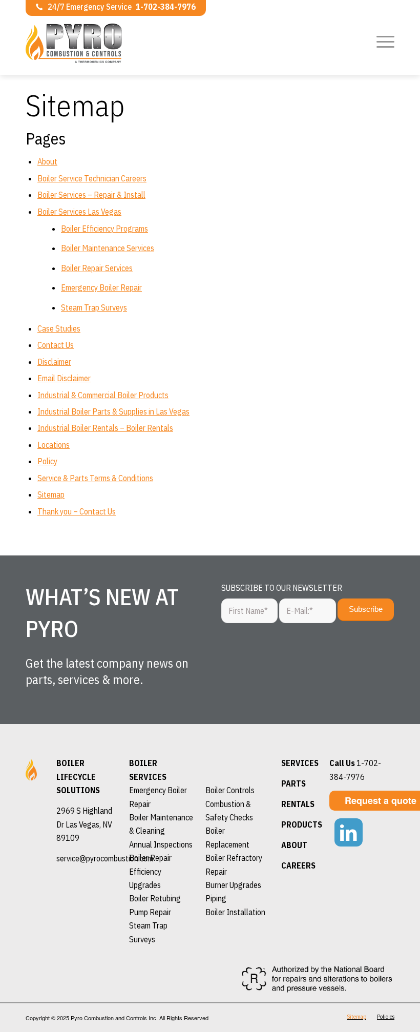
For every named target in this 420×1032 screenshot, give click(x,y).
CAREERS (298, 865)
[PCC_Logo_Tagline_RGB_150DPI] (94, 54)
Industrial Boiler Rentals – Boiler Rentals (105, 428)
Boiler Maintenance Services (107, 248)
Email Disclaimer (64, 378)
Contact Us (55, 345)
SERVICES (300, 763)
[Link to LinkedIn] (348, 832)
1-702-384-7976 (166, 7)
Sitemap (51, 494)
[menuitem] (382, 41)
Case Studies (58, 328)
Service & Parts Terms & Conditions (95, 478)
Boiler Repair (150, 858)
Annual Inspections (161, 844)
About (47, 161)
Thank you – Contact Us (76, 511)
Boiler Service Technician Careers (91, 178)
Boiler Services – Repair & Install (91, 195)
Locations (53, 445)
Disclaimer (54, 362)
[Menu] (382, 41)
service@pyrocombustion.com (104, 858)
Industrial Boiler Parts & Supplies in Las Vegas (113, 411)
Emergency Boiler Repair (101, 287)
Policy (47, 461)
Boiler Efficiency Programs (104, 228)
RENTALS (297, 804)
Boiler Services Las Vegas (79, 212)
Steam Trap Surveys (94, 307)
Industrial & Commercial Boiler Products (103, 395)
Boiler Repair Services (97, 268)
